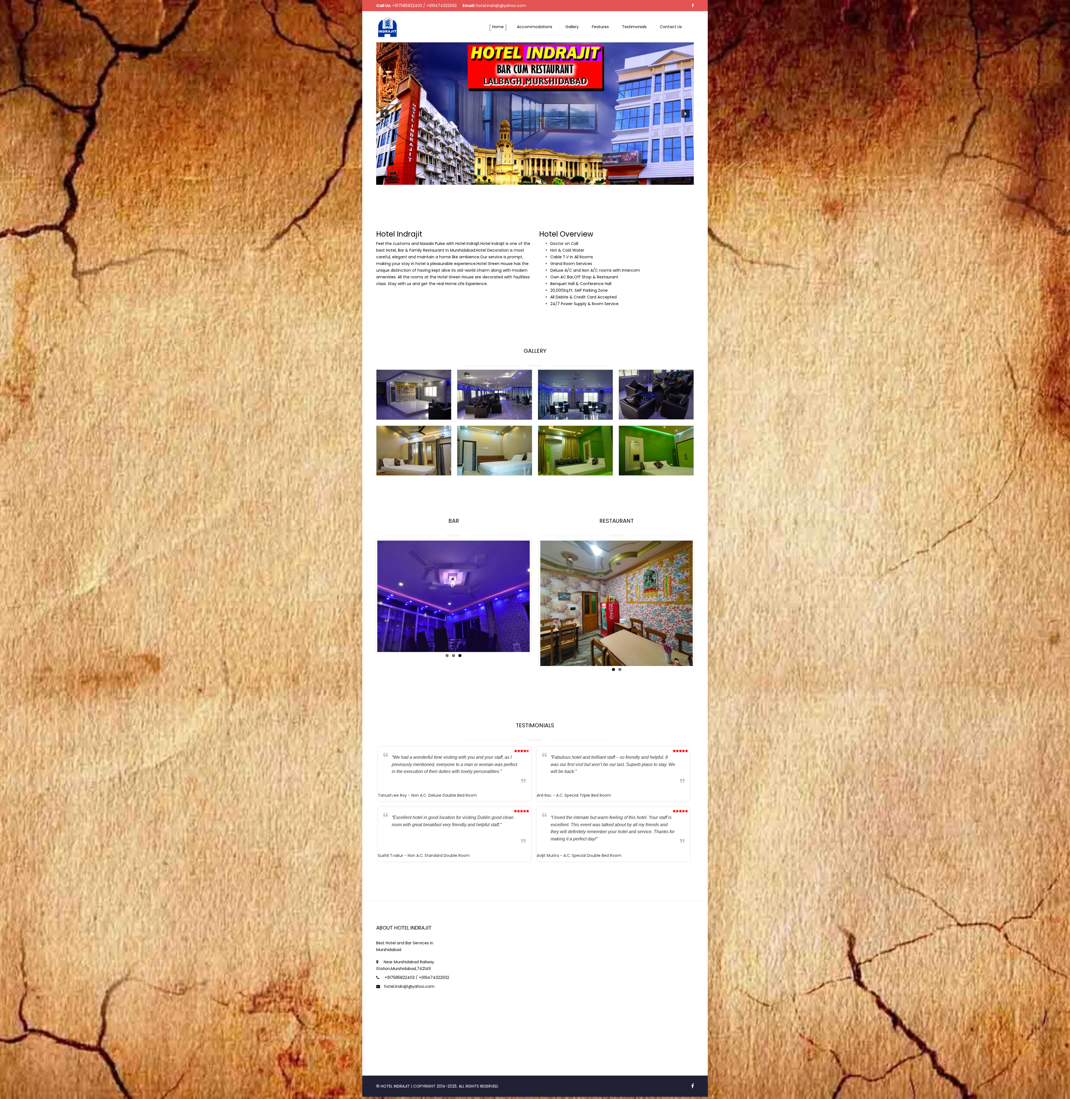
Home (498, 27)
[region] (535, 113)
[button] (384, 114)
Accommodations (534, 27)
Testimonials (634, 27)
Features (600, 27)
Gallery (572, 27)
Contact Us (671, 27)
